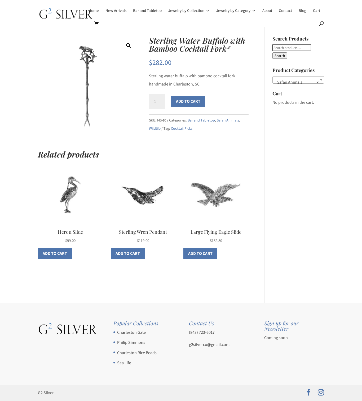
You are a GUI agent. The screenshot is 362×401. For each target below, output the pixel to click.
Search (280, 55)
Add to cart (188, 101)
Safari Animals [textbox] (297, 82)
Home (94, 11)
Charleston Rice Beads (137, 352)
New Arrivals (115, 11)
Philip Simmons (131, 342)
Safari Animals (228, 120)
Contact (285, 11)
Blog (302, 11)
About (267, 11)
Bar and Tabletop (147, 11)
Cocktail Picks (181, 128)
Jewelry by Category (233, 11)
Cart (316, 11)
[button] (128, 45)
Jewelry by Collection (186, 11)
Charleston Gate (131, 332)
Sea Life (124, 363)
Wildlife (155, 128)
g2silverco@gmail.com (209, 344)
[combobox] (298, 80)
